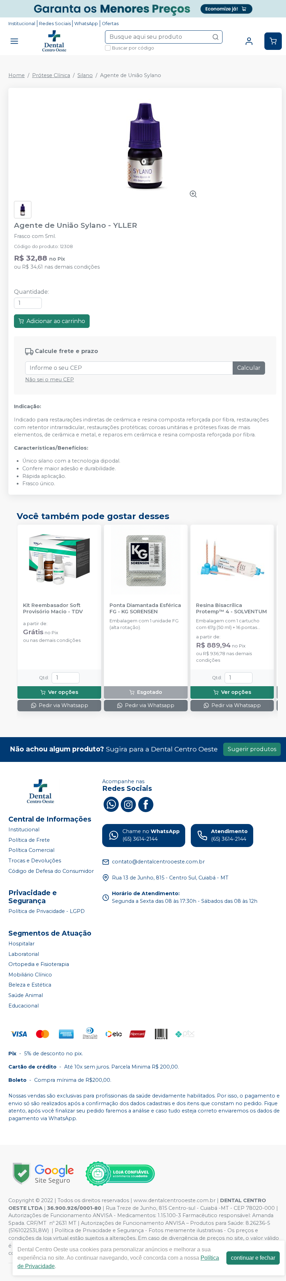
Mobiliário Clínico (30, 975)
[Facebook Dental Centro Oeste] (146, 804)
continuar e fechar (253, 1258)
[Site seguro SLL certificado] (43, 1174)
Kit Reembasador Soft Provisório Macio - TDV (53, 608)
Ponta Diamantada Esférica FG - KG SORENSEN (145, 608)
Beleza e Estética (29, 985)
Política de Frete (29, 840)
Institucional (21, 23)
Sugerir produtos (252, 749)
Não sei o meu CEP (49, 379)
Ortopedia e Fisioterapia (38, 964)
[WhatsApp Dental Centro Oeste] (111, 804)
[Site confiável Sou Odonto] (120, 1174)
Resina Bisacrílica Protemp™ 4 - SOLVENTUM (231, 608)
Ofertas (110, 23)
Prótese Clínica (51, 75)
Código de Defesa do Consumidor (51, 871)
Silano (85, 75)
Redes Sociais (55, 23)
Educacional (23, 1006)
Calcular (249, 368)
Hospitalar (21, 944)
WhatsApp (86, 23)
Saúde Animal (25, 995)
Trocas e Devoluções (34, 860)
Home (16, 75)
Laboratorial (23, 954)
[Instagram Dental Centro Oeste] (128, 804)
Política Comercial (31, 850)
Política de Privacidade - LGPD (46, 911)
